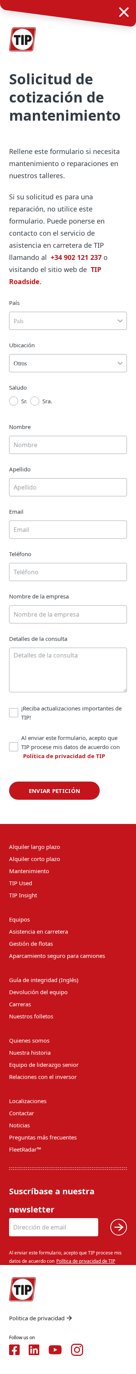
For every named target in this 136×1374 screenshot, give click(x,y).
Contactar (21, 1113)
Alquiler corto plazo (34, 859)
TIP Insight (23, 895)
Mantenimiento (29, 871)
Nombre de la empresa (39, 596)
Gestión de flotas (31, 943)
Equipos (19, 919)
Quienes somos (29, 1040)
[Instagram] (77, 1350)
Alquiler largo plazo (34, 846)
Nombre (20, 427)
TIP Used (20, 883)
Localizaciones (27, 1101)
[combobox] (65, 321)
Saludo (18, 387)
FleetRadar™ (25, 1149)
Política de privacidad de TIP (64, 756)
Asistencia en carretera (38, 931)
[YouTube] (55, 1350)
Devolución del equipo (38, 992)
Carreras (20, 1004)
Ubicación (22, 345)
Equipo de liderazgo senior (44, 1064)
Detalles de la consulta (38, 638)
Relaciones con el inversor (43, 1076)
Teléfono (20, 554)
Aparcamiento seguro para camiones (57, 955)
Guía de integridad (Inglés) (44, 980)
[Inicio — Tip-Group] (22, 39)
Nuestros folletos (31, 1016)
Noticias (19, 1125)
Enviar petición (54, 790)
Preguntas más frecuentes (43, 1137)
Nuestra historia (30, 1052)
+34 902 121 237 (76, 257)
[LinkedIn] (34, 1350)
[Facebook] (14, 1350)
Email (16, 511)
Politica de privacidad (37, 1318)
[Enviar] (118, 1227)
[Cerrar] (124, 12)
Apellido (20, 469)
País (14, 302)
